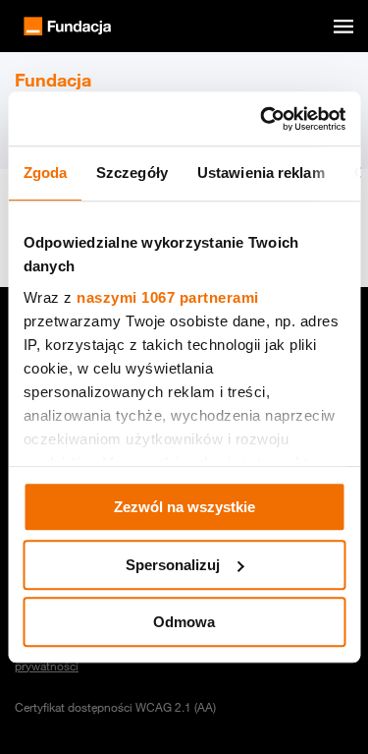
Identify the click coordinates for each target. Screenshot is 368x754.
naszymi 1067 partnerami (168, 297)
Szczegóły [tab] (132, 172)
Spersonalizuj (173, 564)
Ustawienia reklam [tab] (260, 172)
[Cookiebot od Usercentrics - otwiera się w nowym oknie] (262, 119)
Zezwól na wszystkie (184, 506)
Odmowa (184, 621)
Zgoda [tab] (45, 172)
